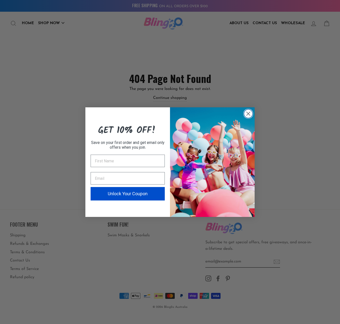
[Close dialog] (248, 113)
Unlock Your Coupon (128, 193)
